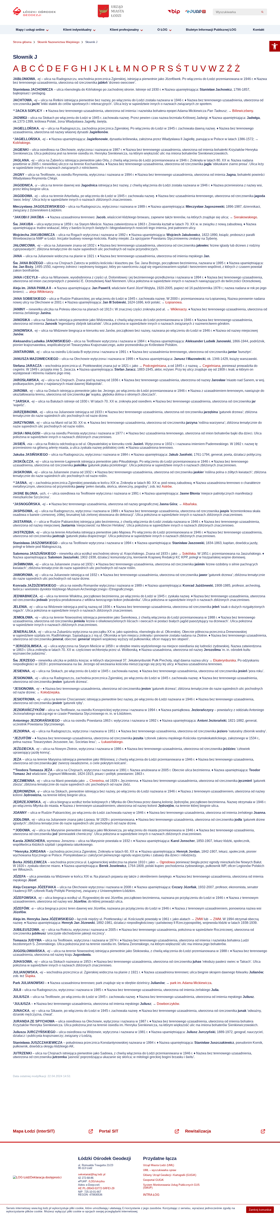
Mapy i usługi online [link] (30, 29)
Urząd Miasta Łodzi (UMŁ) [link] (158, 1165)
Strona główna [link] (22, 42)
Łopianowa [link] (173, 302)
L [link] (111, 68)
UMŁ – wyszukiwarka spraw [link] (159, 1170)
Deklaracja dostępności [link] (45, 1177)
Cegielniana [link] (211, 365)
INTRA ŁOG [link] (151, 1194)
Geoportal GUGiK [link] (153, 1180)
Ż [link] (237, 68)
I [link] (90, 68)
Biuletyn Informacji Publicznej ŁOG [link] (211, 29)
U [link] (195, 68)
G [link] (74, 68)
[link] (274, 46)
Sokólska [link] (189, 553)
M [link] (126, 68)
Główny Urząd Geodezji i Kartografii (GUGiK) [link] (169, 1175)
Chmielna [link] (97, 780)
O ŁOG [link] (162, 29)
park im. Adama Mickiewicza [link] (190, 983)
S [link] (170, 68)
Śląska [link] (30, 976)
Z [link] (221, 68)
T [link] (186, 68)
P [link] (153, 68)
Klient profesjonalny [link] (124, 29)
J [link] (96, 68)
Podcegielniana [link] (154, 365)
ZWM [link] (217, 919)
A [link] (16, 68)
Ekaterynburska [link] (224, 660)
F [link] (66, 68)
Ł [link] (118, 68)
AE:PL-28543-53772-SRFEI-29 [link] (96, 1188)
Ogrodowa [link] (167, 862)
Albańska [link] (190, 504)
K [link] (103, 68)
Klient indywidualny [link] (77, 29)
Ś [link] (178, 68)
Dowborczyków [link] (168, 1003)
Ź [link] (229, 68)
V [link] (203, 68)
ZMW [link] (199, 919)
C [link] (33, 68)
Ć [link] (41, 68)
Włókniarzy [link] (179, 309)
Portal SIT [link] (108, 1131)
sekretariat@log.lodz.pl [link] (91, 1174)
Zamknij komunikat (260, 1209)
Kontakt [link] (258, 29)
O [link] (144, 68)
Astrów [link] (167, 486)
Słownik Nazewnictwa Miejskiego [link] (58, 42)
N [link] (136, 68)
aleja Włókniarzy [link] (41, 291)
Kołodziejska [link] (50, 692)
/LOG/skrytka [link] (97, 1181)
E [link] (58, 68)
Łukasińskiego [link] (112, 742)
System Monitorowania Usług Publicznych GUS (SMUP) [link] (171, 1186)
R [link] (162, 68)
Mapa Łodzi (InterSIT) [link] (34, 1131)
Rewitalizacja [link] (198, 1131)
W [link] (212, 68)
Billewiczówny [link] (242, 111)
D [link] (50, 68)
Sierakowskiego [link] (245, 217)
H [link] (83, 68)
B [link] (24, 68)
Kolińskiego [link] (21, 142)
